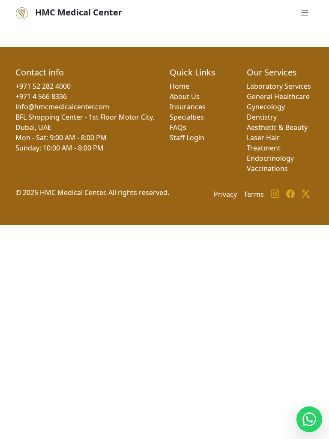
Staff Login (187, 137)
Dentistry (262, 117)
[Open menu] (305, 13)
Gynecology (266, 106)
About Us (185, 96)
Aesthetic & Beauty (277, 127)
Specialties (187, 117)
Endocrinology (270, 158)
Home (179, 86)
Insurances (188, 106)
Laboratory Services (279, 86)
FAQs (178, 127)
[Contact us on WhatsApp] (309, 419)
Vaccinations (267, 168)
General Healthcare (278, 96)
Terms (254, 194)
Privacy (225, 194)
